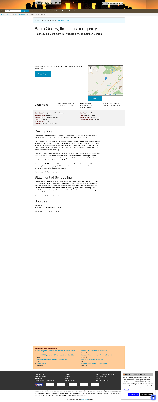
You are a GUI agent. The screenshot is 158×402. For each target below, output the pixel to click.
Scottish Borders (20, 14)
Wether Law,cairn (42, 363)
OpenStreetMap (113, 94)
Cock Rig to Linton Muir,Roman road (92, 359)
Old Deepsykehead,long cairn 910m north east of (52, 359)
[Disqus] (79, 268)
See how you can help (63, 20)
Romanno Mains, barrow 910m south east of (94, 363)
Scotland (9, 14)
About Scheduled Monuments (105, 374)
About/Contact (69, 11)
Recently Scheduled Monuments (44, 380)
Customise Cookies (147, 394)
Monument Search (40, 376)
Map (33, 11)
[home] (2, 11)
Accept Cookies (133, 394)
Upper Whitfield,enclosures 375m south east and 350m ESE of (55, 355)
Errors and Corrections (102, 380)
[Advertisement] (79, 51)
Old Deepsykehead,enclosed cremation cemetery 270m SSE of (56, 351)
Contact (98, 378)
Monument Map (39, 374)
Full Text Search (39, 378)
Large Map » (95, 98)
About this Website (101, 376)
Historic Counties (70, 380)
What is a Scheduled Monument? (54, 11)
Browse (39, 11)
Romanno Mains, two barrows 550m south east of (96, 355)
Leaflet (106, 94)
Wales (67, 378)
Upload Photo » (43, 74)
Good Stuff (84, 399)
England (67, 374)
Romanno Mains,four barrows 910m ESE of (94, 351)
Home (2, 14)
